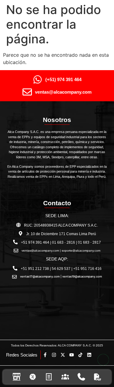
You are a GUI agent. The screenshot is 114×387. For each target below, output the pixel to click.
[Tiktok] (80, 354)
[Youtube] (71, 354)
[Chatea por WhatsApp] (103, 359)
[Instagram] (54, 354)
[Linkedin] (89, 354)
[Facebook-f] (45, 354)
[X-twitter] (62, 354)
